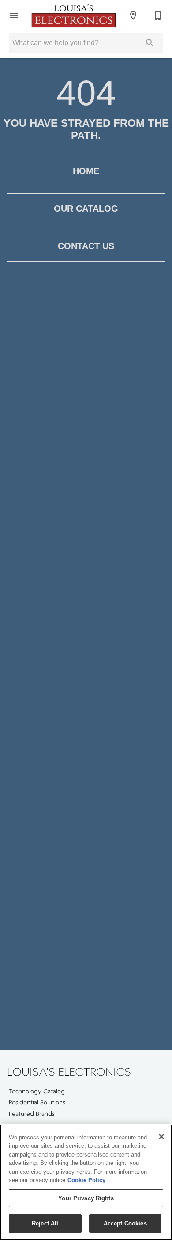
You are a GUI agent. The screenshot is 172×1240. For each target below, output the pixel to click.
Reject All (45, 1223)
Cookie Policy (86, 1180)
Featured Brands (32, 1113)
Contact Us (86, 246)
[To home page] (73, 16)
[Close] (161, 1136)
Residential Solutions (37, 1102)
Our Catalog (86, 208)
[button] (14, 15)
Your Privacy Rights (85, 1198)
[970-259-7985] (157, 15)
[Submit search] (150, 43)
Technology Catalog (37, 1091)
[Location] (133, 15)
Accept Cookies (125, 1223)
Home (86, 171)
